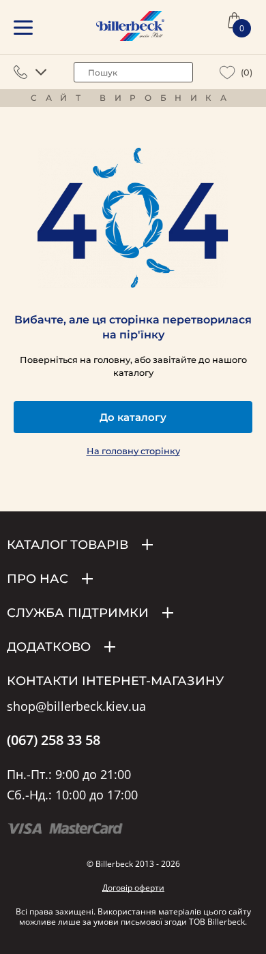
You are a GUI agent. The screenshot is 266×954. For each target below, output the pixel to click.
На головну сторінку (133, 451)
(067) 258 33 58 (53, 740)
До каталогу (133, 417)
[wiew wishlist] (227, 72)
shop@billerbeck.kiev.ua (76, 707)
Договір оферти (133, 888)
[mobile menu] (23, 27)
